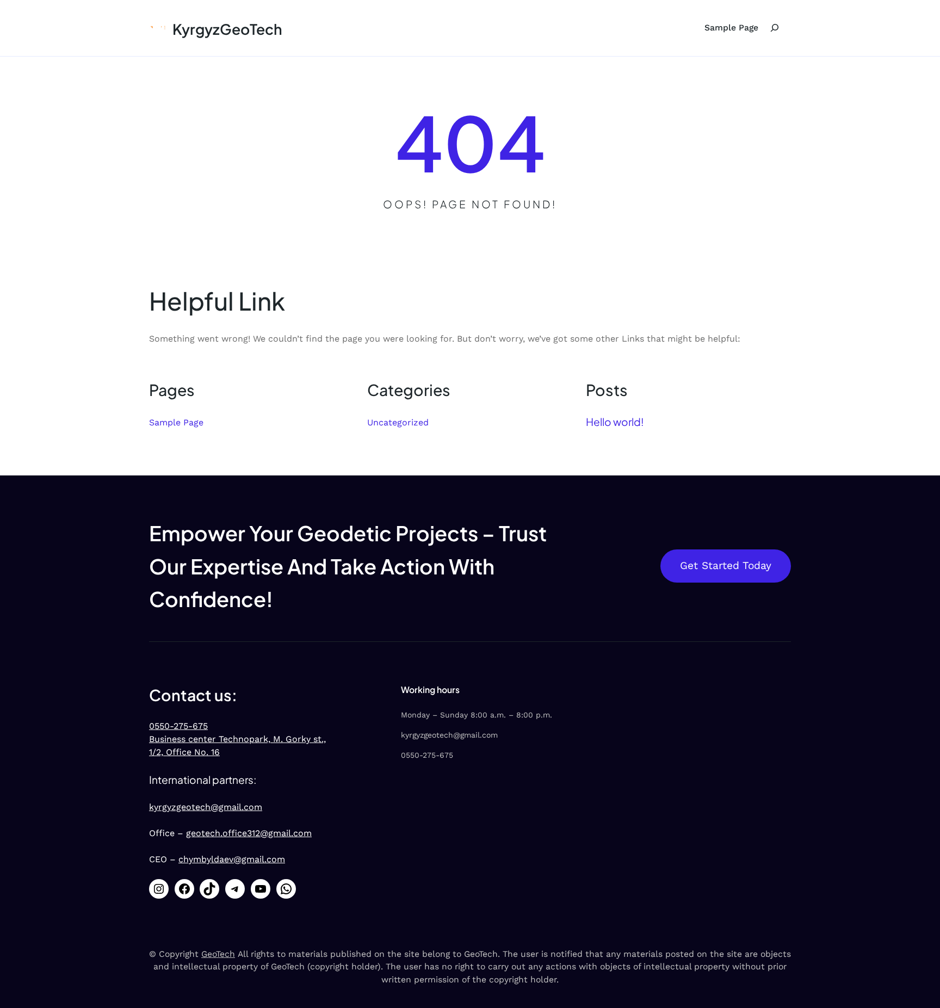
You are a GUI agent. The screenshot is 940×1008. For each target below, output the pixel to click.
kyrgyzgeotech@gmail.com (205, 807)
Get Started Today (725, 565)
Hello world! (615, 421)
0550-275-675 (178, 726)
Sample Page (731, 27)
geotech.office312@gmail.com (249, 833)
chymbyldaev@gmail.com (231, 859)
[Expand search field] (774, 28)
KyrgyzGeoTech (227, 29)
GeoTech (218, 954)
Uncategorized (398, 422)
